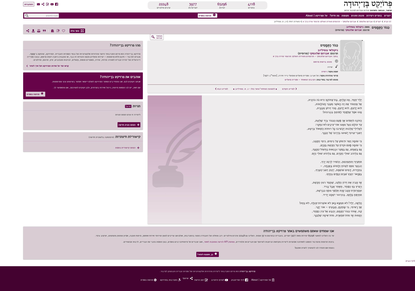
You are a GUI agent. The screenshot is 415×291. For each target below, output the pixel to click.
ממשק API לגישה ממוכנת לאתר (219, 241)
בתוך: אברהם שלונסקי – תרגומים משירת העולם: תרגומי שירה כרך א (305, 56)
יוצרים (387, 15)
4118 (251, 4)
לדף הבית (410, 260)
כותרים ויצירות (374, 15)
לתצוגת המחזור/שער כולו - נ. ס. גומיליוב (255, 88)
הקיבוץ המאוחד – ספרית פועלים (300, 79)
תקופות (345, 15)
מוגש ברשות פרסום (323, 61)
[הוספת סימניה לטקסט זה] (58, 31)
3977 (193, 4)
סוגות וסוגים (357, 15)
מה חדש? (334, 15)
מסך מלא (77, 30)
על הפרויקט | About (316, 15)
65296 (222, 4)
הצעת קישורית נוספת (127, 147)
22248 (163, 4)
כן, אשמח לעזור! (207, 254)
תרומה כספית (207, 15)
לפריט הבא (221, 88)
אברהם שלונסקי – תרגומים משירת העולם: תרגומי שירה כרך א (329, 21)
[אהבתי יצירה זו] (63, 31)
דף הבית (387, 21)
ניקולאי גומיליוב (354, 27)
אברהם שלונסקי (366, 21)
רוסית (324, 71)
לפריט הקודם (289, 88)
